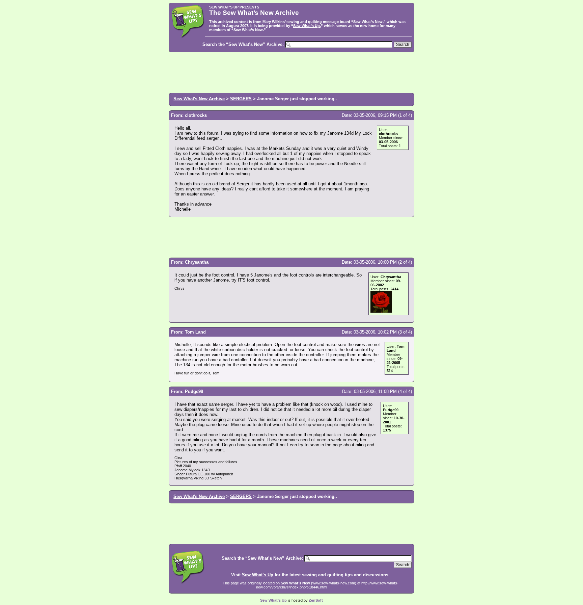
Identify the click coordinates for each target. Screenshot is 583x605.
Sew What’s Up (306, 26)
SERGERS (241, 98)
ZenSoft (316, 600)
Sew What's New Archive (199, 98)
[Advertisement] (291, 72)
